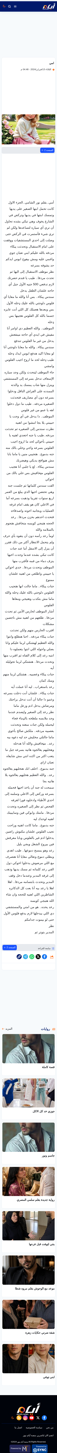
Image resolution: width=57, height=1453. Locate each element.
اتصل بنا (18, 1427)
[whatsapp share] (31, 956)
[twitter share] (38, 956)
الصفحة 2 (48, 150)
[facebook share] (44, 956)
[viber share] (25, 956)
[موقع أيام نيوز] (45, 6)
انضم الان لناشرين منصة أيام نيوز (38, 1435)
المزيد (8, 1028)
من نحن (50, 1427)
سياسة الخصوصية (34, 1427)
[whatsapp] (19, 956)
